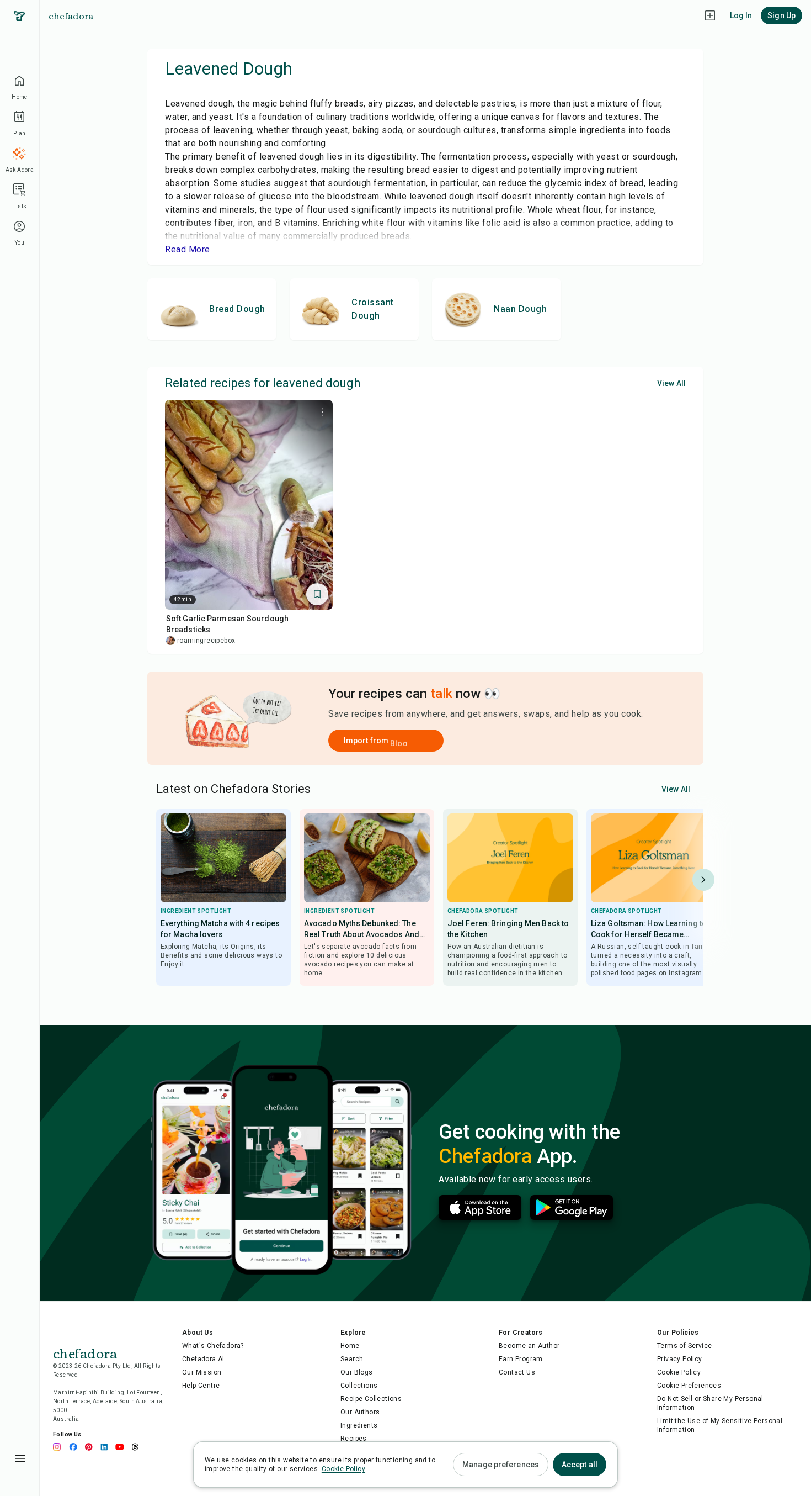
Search (351, 1359)
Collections (358, 1385)
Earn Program (521, 1359)
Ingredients (358, 1425)
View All (671, 383)
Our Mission (201, 1372)
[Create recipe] (710, 15)
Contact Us (517, 1372)
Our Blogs (356, 1372)
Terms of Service (684, 1346)
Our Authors (360, 1412)
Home (350, 1346)
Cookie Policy (679, 1372)
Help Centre (201, 1385)
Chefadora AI (203, 1359)
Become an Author (529, 1346)
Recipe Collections (371, 1399)
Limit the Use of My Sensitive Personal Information (719, 1425)
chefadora (71, 15)
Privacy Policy (679, 1359)
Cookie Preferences (689, 1385)
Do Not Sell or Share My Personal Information (710, 1403)
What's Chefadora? (213, 1346)
